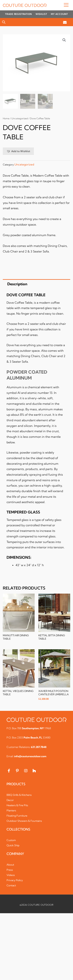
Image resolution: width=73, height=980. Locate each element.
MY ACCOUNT (59, 14)
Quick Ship (13, 845)
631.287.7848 (38, 747)
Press (10, 869)
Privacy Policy (15, 880)
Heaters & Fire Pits (17, 805)
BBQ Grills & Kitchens (19, 794)
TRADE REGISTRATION (18, 14)
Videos (11, 875)
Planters (11, 810)
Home (6, 118)
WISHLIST (41, 14)
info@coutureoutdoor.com (30, 756)
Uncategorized (19, 118)
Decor (10, 800)
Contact (11, 885)
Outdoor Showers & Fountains (24, 820)
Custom (11, 840)
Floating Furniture (17, 815)
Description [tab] (17, 284)
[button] (58, 5)
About (10, 864)
